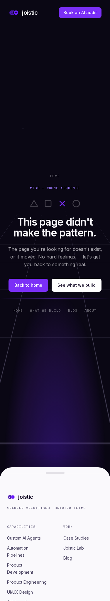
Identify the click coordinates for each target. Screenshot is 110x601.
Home (55, 176)
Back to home (28, 285)
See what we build (76, 285)
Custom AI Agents (24, 537)
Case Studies (76, 537)
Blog (72, 310)
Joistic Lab (73, 547)
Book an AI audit (80, 12)
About (90, 310)
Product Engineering (27, 582)
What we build (45, 310)
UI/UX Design (20, 592)
